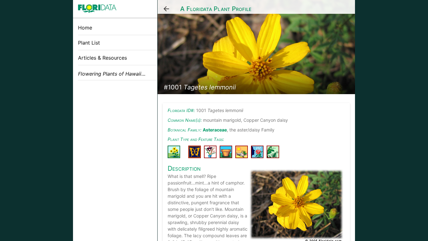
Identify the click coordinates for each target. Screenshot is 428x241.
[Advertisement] (115, 129)
